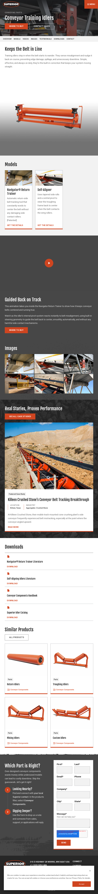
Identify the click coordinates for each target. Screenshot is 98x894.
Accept (81, 884)
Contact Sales (42, 26)
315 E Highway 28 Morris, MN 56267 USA (50, 862)
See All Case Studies (20, 416)
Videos (26, 39)
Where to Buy (16, 26)
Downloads (59, 39)
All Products (16, 637)
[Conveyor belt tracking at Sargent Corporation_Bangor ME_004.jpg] (19, 364)
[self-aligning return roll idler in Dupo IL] (78, 364)
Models (17, 39)
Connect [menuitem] (77, 861)
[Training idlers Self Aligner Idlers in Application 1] (49, 384)
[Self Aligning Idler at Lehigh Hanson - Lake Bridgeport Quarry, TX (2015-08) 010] (49, 364)
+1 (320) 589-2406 (38, 865)
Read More (13, 527)
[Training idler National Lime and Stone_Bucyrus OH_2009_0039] (78, 384)
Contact (70, 39)
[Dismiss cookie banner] (90, 870)
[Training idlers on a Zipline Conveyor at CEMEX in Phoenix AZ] (19, 384)
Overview (7, 39)
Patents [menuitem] (51, 890)
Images (34, 39)
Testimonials (46, 39)
